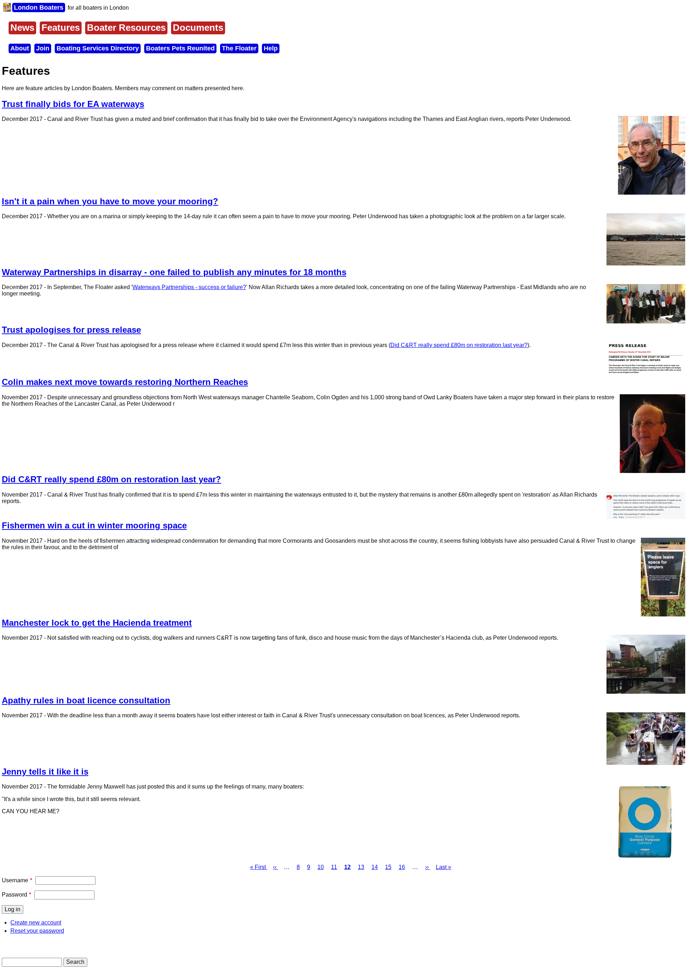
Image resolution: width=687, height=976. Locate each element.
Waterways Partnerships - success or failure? (189, 287)
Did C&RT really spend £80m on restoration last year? (458, 345)
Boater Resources (126, 27)
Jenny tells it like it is (45, 771)
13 (361, 867)
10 (320, 867)
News (22, 27)
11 (334, 867)
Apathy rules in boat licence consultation (86, 700)
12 (347, 867)
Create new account (35, 922)
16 (402, 867)
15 (388, 867)
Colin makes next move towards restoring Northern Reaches (125, 382)
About (19, 48)
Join (42, 48)
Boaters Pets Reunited (180, 48)
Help (271, 48)
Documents (198, 27)
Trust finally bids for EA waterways (73, 104)
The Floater (239, 48)
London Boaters (38, 7)
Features (61, 27)
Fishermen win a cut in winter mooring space (94, 525)
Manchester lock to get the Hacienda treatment (97, 623)
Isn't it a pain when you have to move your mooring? (110, 201)
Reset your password (37, 931)
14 (374, 867)
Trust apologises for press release (71, 330)
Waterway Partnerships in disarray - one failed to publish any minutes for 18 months (174, 272)
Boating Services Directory (98, 48)
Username (15, 880)
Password (14, 895)
